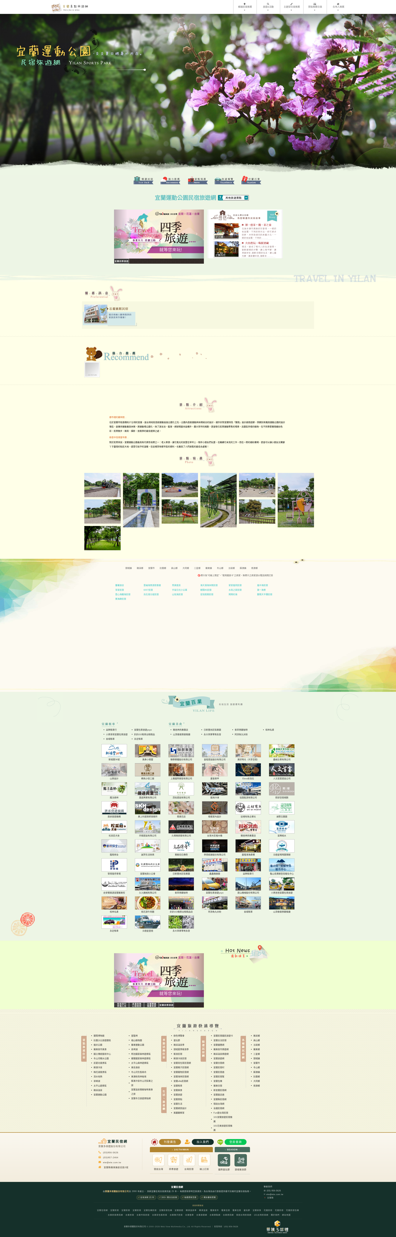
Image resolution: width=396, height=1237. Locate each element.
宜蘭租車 (178, 1085)
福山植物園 (136, 1040)
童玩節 (177, 1040)
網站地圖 (286, 1215)
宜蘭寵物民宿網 (181, 1072)
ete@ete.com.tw (273, 1194)
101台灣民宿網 (261, 1215)
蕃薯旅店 (119, 585)
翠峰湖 (97, 1081)
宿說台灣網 (218, 1104)
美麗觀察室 (179, 1113)
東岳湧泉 (135, 1067)
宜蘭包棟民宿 (150, 1210)
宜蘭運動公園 (100, 1094)
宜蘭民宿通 (218, 1072)
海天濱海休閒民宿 (209, 585)
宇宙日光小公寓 (179, 590)
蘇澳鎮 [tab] (243, 568)
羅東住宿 (217, 1085)
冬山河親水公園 (101, 1058)
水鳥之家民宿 (235, 590)
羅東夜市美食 (100, 1049)
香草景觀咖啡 (241, 730)
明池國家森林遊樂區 (141, 1054)
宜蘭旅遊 (178, 1094)
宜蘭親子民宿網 (181, 1067)
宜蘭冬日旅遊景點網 (141, 1098)
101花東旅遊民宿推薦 (222, 1128)
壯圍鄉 (256, 1076)
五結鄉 (256, 1045)
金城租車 (110, 739)
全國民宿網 (218, 1108)
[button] (120, 234)
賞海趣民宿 (120, 599)
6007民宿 (148, 590)
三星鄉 (256, 1054)
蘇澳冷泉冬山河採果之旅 (142, 1083)
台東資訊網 (228, 1215)
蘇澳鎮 (256, 1072)
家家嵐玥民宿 (235, 585)
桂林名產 (269, 730)
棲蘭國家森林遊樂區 (141, 1058)
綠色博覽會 (179, 1035)
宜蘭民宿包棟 (165, 1210)
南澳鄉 (256, 1085)
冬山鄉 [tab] (220, 568)
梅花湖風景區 (100, 1072)
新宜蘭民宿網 (219, 1090)
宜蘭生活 (178, 1104)
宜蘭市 (256, 1063)
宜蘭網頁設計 (180, 1108)
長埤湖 (134, 1049)
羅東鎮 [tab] (208, 568)
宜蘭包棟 (217, 1081)
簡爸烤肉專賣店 (180, 730)
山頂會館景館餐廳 (181, 734)
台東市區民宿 (143, 1215)
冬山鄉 (256, 1067)
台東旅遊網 (201, 1215)
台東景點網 (215, 1215)
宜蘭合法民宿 (219, 1040)
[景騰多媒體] (276, 1226)
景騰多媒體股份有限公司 (135, 1227)
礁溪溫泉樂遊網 (221, 1054)
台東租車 (189, 1215)
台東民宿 (129, 1215)
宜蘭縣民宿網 (219, 1099)
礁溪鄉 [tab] (140, 568)
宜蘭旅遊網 (218, 1058)
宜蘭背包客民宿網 (182, 1063)
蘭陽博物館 (99, 1035)
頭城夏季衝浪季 (181, 1049)
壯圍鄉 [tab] (163, 568)
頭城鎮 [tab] (128, 568)
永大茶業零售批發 (212, 734)
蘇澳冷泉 (98, 1067)
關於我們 (275, 1215)
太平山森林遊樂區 (139, 1063)
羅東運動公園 (137, 1045)
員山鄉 (256, 1040)
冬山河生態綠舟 (138, 1072)
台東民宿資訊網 (115, 1215)
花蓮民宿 (268, 1210)
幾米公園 (98, 1045)
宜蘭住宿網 (218, 1063)
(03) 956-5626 (272, 1190)
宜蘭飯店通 (218, 1094)
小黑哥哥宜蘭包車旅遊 (117, 734)
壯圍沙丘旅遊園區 (102, 1040)
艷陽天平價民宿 (264, 594)
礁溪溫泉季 (179, 1045)
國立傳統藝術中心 (102, 1054)
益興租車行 (111, 730)
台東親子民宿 (176, 1215)
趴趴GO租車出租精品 (144, 734)
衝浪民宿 (178, 1054)
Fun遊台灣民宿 (220, 1113)
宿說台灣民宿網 (243, 1215)
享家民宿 (119, 590)
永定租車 (138, 739)
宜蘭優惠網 (218, 1045)
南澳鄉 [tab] (254, 568)
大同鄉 (256, 1081)
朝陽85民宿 (205, 590)
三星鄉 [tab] (197, 568)
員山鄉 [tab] (174, 568)
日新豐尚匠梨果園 (212, 730)
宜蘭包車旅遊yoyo (143, 730)
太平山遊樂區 (100, 1085)
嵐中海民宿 (262, 585)
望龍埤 (134, 1035)
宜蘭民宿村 (218, 1067)
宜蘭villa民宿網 (181, 1081)
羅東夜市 (214, 1210)
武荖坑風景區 (100, 1063)
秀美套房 (176, 585)
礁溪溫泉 (98, 1090)
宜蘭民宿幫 (218, 1076)
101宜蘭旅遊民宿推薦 (222, 1119)
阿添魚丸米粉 (241, 734)
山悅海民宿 (177, 594)
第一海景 (261, 590)
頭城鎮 (256, 1058)
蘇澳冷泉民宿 (180, 1058)
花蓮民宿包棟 (292, 1210)
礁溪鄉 (256, 1035)
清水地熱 (98, 1076)
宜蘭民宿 (114, 1210)
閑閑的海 (233, 594)
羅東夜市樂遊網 (221, 1049)
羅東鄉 (256, 1049)
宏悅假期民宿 (206, 594)
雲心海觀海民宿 (122, 594)
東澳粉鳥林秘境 (138, 1076)
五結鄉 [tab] (231, 568)
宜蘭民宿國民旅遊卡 (223, 1035)
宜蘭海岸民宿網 (181, 1076)
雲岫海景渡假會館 (152, 585)
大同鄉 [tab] (186, 568)
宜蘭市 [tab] (151, 568)
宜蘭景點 (178, 1099)
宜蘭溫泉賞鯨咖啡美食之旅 (142, 1091)
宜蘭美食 (178, 1090)
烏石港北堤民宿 (151, 594)
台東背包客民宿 (159, 1215)
